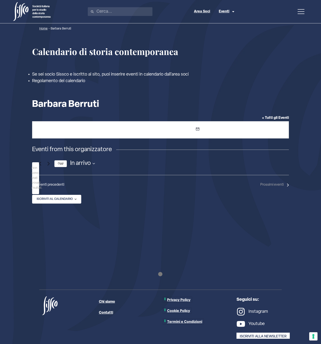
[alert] (35, 178)
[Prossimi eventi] (48, 163)
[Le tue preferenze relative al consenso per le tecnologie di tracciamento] (313, 336)
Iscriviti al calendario (55, 199)
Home (43, 28)
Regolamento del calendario (58, 81)
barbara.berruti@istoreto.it (220, 130)
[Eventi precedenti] (40, 163)
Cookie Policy (178, 310)
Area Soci (202, 11)
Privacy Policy (178, 299)
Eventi (224, 11)
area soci (180, 74)
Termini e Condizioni (184, 321)
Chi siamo (107, 302)
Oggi (60, 163)
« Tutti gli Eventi (275, 118)
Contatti (106, 313)
